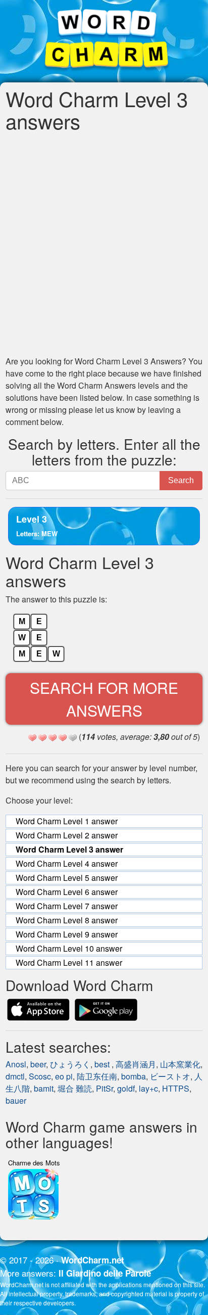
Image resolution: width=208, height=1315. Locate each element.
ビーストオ (170, 1076)
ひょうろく (70, 1064)
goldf (126, 1088)
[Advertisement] (104, 243)
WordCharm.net (92, 1260)
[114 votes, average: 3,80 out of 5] (32, 738)
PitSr (104, 1088)
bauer (16, 1100)
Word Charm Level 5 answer (67, 877)
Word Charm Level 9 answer (67, 934)
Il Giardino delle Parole (105, 1273)
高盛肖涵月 (136, 1064)
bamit (44, 1088)
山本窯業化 (180, 1064)
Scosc (40, 1076)
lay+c (148, 1088)
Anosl (16, 1064)
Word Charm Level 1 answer (67, 821)
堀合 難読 (75, 1088)
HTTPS (175, 1088)
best (103, 1064)
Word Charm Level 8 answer (67, 920)
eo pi (64, 1076)
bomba (133, 1076)
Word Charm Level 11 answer (69, 962)
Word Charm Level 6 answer (67, 892)
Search (181, 480)
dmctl (15, 1076)
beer (38, 1064)
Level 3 (37, 525)
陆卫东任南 (97, 1076)
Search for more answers (104, 699)
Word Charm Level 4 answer (67, 863)
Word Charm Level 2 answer (67, 835)
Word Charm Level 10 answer (69, 948)
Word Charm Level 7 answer (67, 906)
